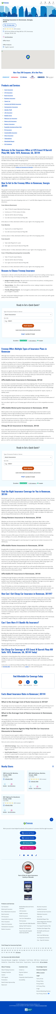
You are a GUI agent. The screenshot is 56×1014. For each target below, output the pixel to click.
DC (18, 948)
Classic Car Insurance (6, 924)
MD (46, 948)
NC (12, 950)
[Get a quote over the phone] (28, 682)
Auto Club (39, 916)
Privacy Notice (40, 983)
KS (36, 948)
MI (50, 948)
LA (40, 948)
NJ (22, 950)
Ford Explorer (22, 960)
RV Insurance (8, 130)
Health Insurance (23, 913)
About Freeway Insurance (7, 970)
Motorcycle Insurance (10, 121)
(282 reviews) (17, 803)
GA (24, 948)
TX (49, 950)
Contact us (21, 970)
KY (38, 948)
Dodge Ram (15, 960)
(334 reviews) (17, 29)
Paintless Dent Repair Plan (43, 928)
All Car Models (43, 962)
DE (20, 948)
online (27, 666)
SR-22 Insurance (5, 921)
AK (2, 948)
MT (10, 950)
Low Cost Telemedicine (25, 918)
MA (43, 948)
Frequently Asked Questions (26, 977)
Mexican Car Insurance (10, 118)
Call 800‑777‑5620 (30, 334)
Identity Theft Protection (25, 926)
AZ (9, 948)
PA (38, 950)
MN (2, 950)
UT (51, 950)
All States (18, 952)
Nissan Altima (11, 962)
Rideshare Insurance (42, 914)
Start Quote (28, 326)
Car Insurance (4, 906)
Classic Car (7, 101)
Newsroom (4, 985)
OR (36, 950)
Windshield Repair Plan (43, 919)
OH (31, 950)
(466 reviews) (42, 779)
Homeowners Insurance (11, 107)
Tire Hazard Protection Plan (44, 926)
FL (22, 948)
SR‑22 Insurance (8, 135)
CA (11, 948)
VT (4, 952)
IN (34, 948)
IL (32, 948)
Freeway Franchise (6, 972)
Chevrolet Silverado (6, 960)
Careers (3, 975)
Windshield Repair (9, 141)
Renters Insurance (9, 124)
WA (7, 952)
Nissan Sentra (19, 962)
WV (11, 952)
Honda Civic (4, 962)
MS (8, 950)
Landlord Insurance (42, 909)
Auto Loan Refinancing (42, 935)
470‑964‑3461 (6, 666)
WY (14, 952)
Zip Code (6, 318)
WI (9, 952)
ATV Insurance (8, 93)
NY (29, 950)
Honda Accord (44, 960)
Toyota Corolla (35, 962)
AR (6, 948)
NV (27, 950)
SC (42, 950)
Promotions (4, 980)
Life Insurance (8, 113)
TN (47, 950)
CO (13, 948)
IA (28, 948)
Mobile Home (8, 115)
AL (4, 948)
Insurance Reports (41, 970)
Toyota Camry (27, 962)
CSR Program (4, 977)
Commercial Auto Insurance (44, 911)
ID (30, 948)
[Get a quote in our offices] (35, 682)
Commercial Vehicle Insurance (12, 104)
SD (45, 950)
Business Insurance (9, 98)
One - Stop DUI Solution (43, 940)
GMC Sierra (37, 960)
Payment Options (23, 972)
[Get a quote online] (20, 682)
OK (34, 950)
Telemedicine (8, 138)
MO (5, 950)
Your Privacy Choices (41, 993)
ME (48, 948)
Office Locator (40, 973)
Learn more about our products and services (28, 330)
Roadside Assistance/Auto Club (13, 127)
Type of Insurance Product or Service (13, 311)
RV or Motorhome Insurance (8, 911)
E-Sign (38, 988)
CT (15, 948)
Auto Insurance (8, 90)
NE (17, 950)
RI (40, 950)
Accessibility (22, 980)
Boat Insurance (8, 95)
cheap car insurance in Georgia (24, 167)
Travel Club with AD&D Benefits (27, 923)
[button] (28, 57)
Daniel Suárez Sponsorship (8, 982)
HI (26, 948)
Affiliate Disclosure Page (41, 1005)
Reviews (21, 975)
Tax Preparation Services (43, 937)
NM (24, 950)
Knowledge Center (41, 967)
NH (20, 950)
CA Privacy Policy (40, 986)
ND (15, 950)
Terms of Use (39, 978)
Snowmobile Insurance (10, 133)
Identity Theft (8, 110)
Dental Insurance (23, 916)
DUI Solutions (8, 144)
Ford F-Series (30, 960)
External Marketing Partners (43, 991)
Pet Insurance (22, 921)
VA (2, 952)
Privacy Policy (39, 981)
